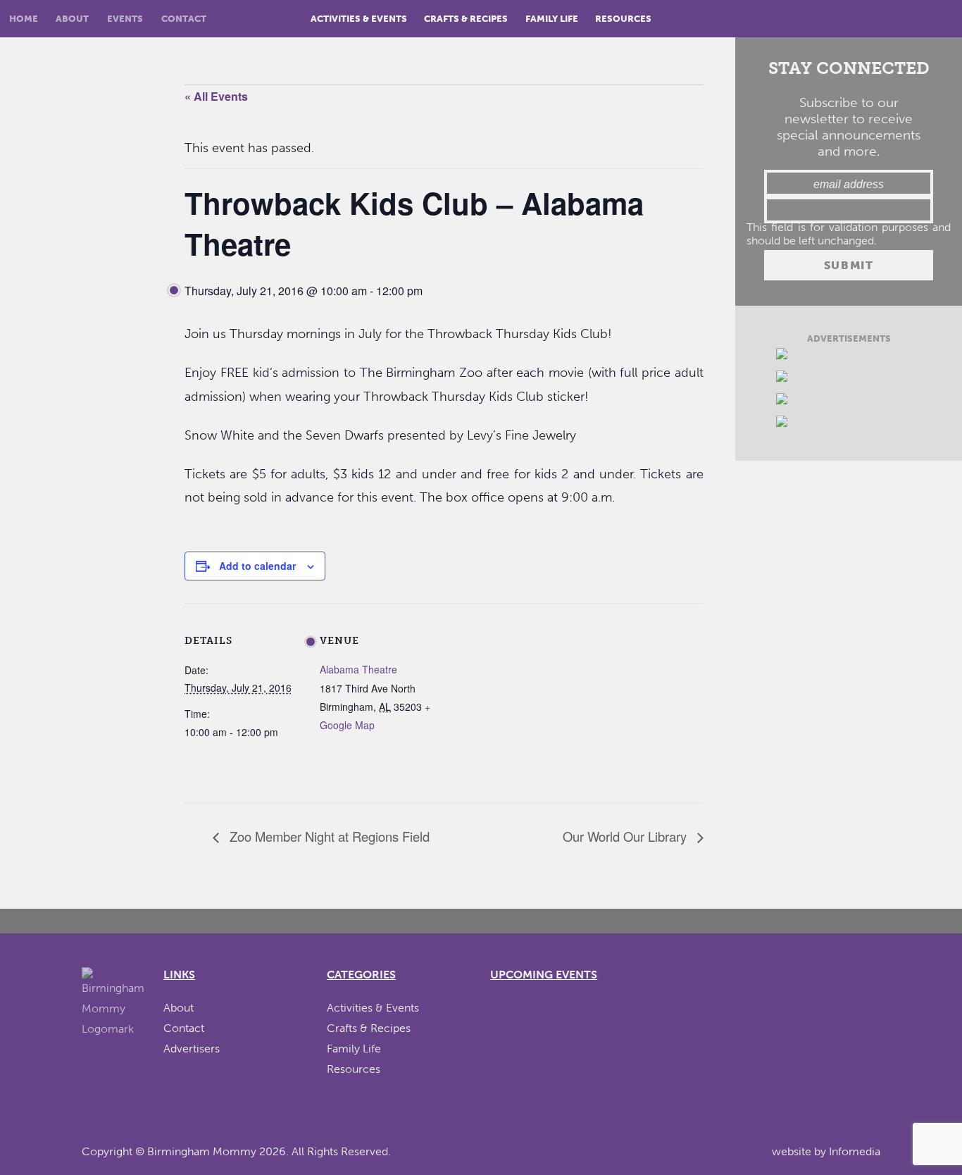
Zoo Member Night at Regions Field (328, 836)
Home (23, 18)
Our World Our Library (626, 836)
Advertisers (191, 1048)
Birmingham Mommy (201, 1151)
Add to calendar (257, 566)
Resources (623, 18)
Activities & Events (359, 18)
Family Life (551, 18)
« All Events (216, 96)
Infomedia (854, 1151)
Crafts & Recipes (466, 18)
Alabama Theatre (358, 669)
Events (125, 18)
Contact (183, 18)
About (72, 18)
